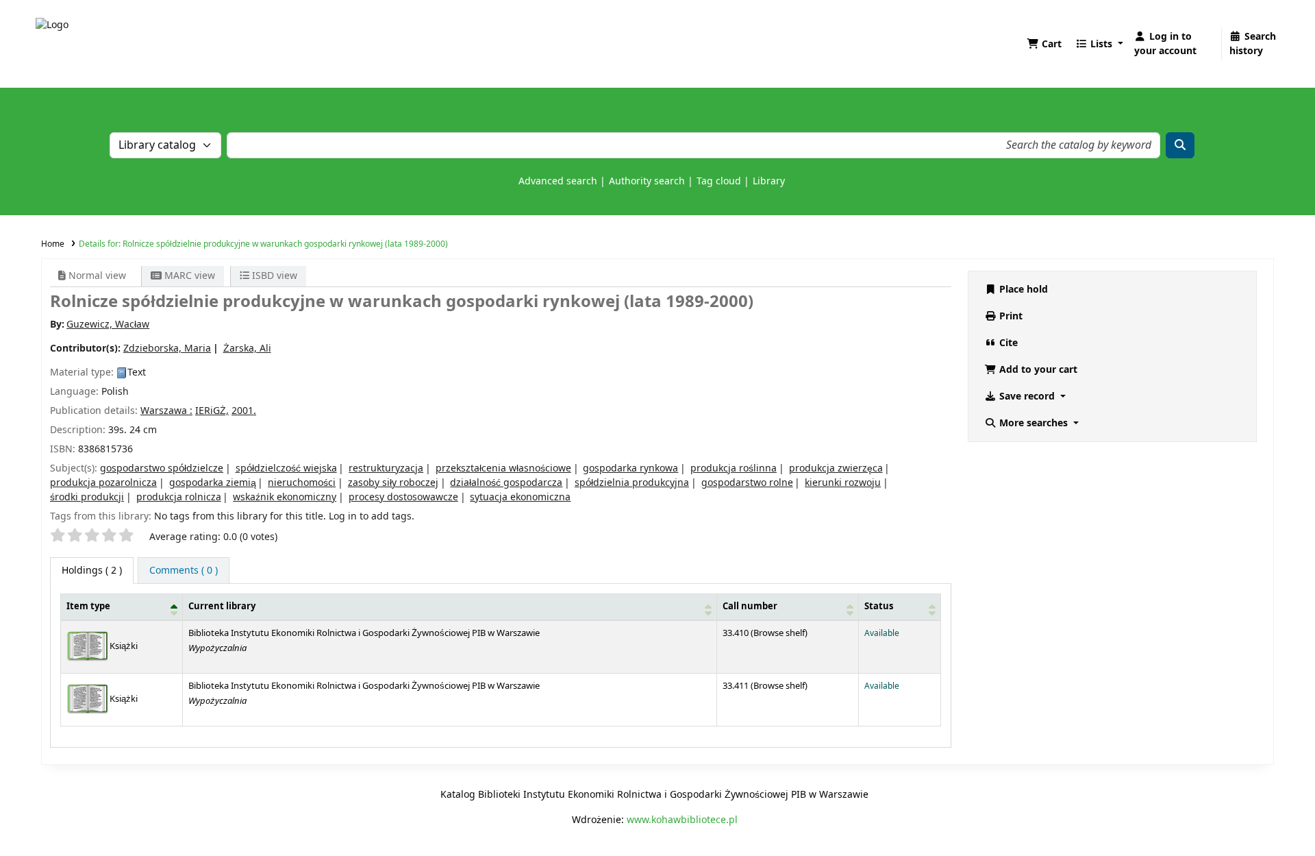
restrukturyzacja (386, 468)
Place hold (1022, 289)
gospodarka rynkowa (630, 468)
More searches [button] (1033, 423)
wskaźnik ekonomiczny (284, 497)
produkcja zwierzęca (836, 468)
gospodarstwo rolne (747, 483)
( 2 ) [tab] (92, 570)
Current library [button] (221, 606)
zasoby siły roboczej (393, 483)
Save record (1027, 396)
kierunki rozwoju (843, 483)
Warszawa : (166, 411)
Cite (1007, 343)
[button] (1044, 44)
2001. (243, 411)
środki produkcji (87, 497)
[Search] (1180, 145)
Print (1010, 316)
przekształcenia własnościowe (503, 468)
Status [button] (878, 606)
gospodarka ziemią (212, 483)
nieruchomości (302, 483)
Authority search (647, 181)
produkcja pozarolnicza (103, 483)
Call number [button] (750, 606)
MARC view (188, 276)
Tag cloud (719, 181)
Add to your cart (1037, 370)
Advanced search (557, 181)
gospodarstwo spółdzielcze (161, 468)
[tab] (183, 570)
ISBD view (273, 276)
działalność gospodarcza (506, 483)
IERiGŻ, (212, 411)
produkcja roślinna (733, 468)
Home (52, 244)
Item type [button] (88, 606)
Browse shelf (779, 633)
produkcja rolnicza (178, 497)
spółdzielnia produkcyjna (632, 483)
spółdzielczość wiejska (286, 468)
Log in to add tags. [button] (371, 516)
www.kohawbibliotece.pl (682, 820)
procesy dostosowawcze (403, 497)
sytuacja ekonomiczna (520, 497)
